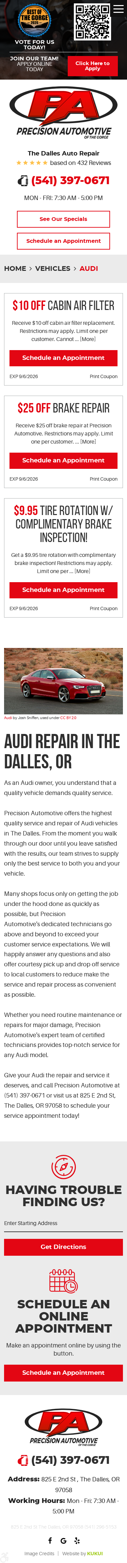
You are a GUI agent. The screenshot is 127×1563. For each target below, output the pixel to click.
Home (15, 268)
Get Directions (63, 1247)
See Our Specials (63, 219)
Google (63, 1540)
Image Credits (39, 1553)
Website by (82, 1553)
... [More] (85, 339)
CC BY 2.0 (68, 718)
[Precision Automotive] (63, 112)
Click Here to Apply (93, 66)
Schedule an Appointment (63, 241)
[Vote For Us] (93, 21)
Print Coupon (104, 376)
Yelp (77, 1540)
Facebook (50, 1540)
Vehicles (52, 268)
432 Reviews (94, 163)
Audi (89, 268)
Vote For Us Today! (34, 44)
